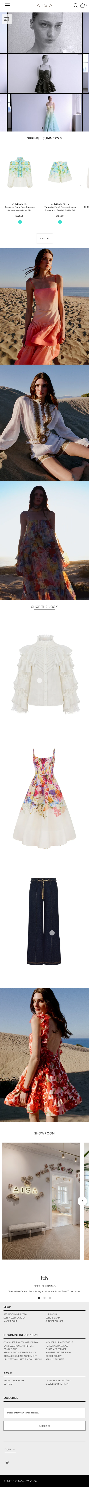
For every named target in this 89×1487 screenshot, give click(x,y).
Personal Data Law (57, 1345)
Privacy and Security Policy (20, 1352)
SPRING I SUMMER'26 (44, 138)
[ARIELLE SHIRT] (20, 172)
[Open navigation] (7, 5)
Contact (8, 1384)
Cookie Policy (53, 1356)
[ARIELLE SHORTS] (60, 172)
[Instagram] (7, 1463)
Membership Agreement (59, 1342)
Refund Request (55, 1359)
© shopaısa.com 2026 (20, 1481)
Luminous (51, 1314)
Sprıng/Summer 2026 (15, 1314)
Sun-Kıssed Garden (14, 1317)
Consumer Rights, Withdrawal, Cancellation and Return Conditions (22, 1346)
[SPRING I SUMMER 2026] (44, 71)
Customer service (56, 1349)
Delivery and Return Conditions (23, 1359)
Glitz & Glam (53, 1317)
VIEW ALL (45, 238)
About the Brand (14, 1380)
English (8, 1449)
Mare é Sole (10, 1321)
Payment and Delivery (58, 1352)
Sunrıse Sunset (54, 1321)
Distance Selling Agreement (20, 1356)
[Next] (80, 186)
